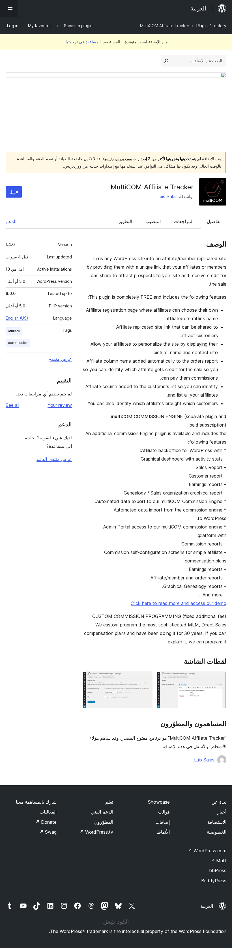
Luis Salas (167, 196)
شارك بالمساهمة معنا (36, 802)
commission (18, 343)
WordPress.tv (96, 832)
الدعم (11, 221)
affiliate (14, 331)
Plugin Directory (211, 25)
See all (12, 405)
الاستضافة (216, 822)
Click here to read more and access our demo (178, 603)
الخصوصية (216, 832)
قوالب (164, 812)
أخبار (221, 812)
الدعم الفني (102, 812)
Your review (60, 405)
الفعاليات (48, 812)
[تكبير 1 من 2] (219, 679)
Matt (218, 860)
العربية (207, 906)
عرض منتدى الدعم (54, 459)
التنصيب (153, 221)
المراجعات (184, 221)
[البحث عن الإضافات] (166, 61)
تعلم (109, 802)
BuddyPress (213, 880)
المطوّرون (103, 822)
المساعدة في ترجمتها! (83, 41)
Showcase (159, 802)
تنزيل (13, 191)
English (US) (17, 318)
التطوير (125, 221)
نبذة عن (219, 802)
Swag (48, 832)
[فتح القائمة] (9, 8)
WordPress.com (207, 850)
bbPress (217, 870)
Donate (46, 822)
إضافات (162, 822)
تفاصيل (213, 221)
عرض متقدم (60, 359)
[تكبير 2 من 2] (145, 679)
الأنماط (163, 832)
